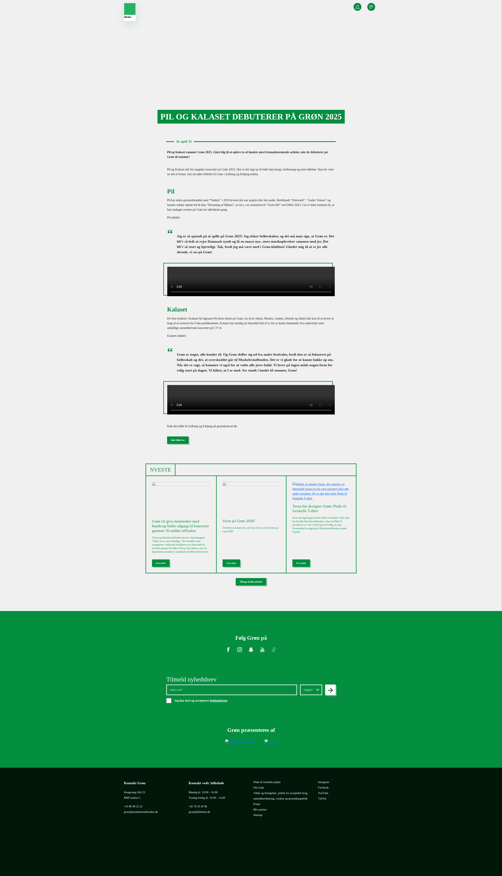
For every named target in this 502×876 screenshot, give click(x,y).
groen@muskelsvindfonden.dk (141, 811)
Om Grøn (258, 787)
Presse (256, 804)
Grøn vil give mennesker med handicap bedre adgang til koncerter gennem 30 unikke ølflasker (180, 526)
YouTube (323, 793)
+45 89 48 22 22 (133, 806)
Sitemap (257, 815)
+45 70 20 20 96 (198, 806)
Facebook (323, 787)
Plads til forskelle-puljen (267, 782)
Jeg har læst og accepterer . (204, 700)
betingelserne (218, 700)
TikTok (322, 798)
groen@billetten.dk (199, 811)
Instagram (323, 782)
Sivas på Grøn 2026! (239, 521)
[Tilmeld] (330, 690)
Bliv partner (260, 809)
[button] (357, 7)
